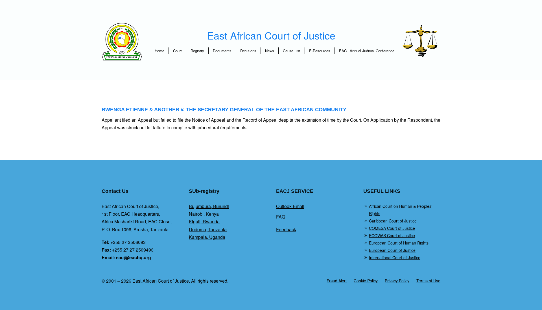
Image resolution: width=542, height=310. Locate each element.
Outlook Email (290, 206)
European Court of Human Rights (399, 243)
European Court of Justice (392, 250)
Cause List (291, 50)
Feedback (286, 229)
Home (159, 50)
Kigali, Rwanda (204, 221)
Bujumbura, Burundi (209, 206)
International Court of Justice (394, 257)
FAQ (280, 216)
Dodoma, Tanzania (208, 229)
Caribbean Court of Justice (393, 221)
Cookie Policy (366, 280)
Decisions (248, 50)
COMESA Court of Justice (392, 228)
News (269, 50)
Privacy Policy (397, 280)
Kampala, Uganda (207, 237)
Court (177, 50)
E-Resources (319, 50)
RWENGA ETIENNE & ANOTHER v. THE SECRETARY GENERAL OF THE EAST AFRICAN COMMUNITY (224, 109)
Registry (197, 50)
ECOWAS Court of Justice (392, 235)
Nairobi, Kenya (204, 214)
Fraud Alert (337, 280)
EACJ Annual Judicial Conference (366, 50)
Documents (222, 50)
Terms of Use (428, 280)
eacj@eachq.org (133, 257)
